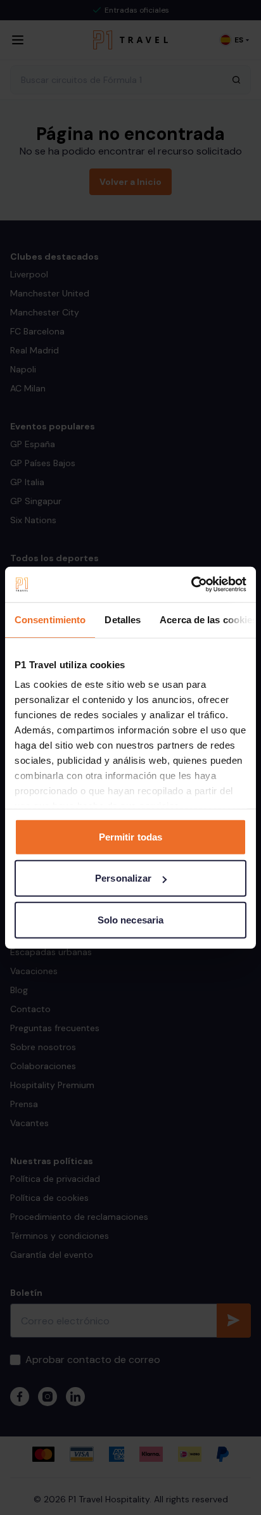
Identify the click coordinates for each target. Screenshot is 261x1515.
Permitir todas (130, 836)
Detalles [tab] (123, 619)
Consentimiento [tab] (50, 619)
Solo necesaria (130, 919)
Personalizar (123, 878)
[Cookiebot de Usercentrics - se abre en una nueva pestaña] (191, 584)
